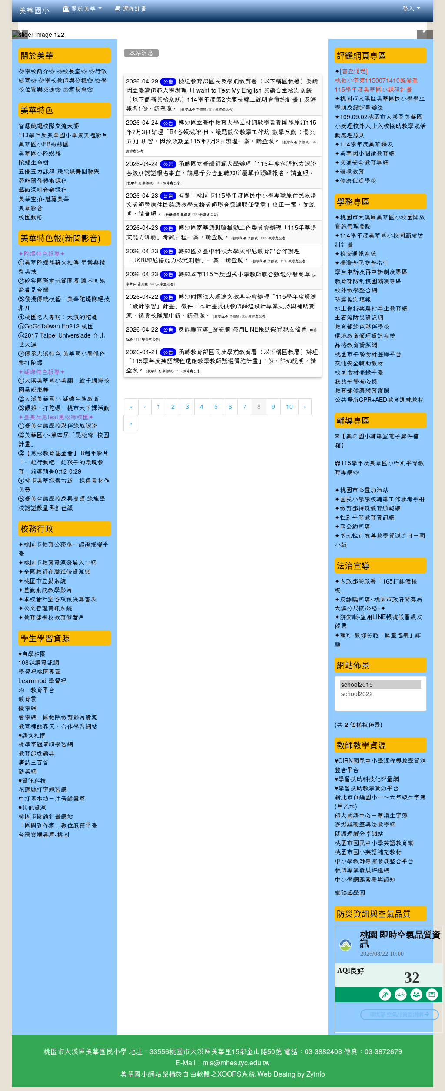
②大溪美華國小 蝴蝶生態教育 (58, 399)
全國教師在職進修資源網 (56, 572)
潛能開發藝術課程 (42, 181)
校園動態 (30, 217)
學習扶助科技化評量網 (368, 779)
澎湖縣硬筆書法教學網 (365, 825)
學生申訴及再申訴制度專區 (371, 272)
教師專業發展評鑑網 (362, 870)
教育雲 (27, 699)
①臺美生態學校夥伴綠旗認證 (57, 426)
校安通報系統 (358, 254)
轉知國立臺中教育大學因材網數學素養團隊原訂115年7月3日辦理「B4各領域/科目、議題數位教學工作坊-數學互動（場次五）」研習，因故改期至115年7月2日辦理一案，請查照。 (221, 131)
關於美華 (83, 9)
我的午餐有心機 (356, 381)
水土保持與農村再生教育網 (371, 308)
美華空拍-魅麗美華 (43, 199)
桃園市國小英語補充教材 (368, 852)
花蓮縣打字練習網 (42, 789)
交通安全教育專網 (364, 162)
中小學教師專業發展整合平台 (374, 861)
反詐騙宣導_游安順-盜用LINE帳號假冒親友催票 (242, 329)
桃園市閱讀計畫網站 (45, 816)
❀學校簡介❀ (36, 71)
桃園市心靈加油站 (364, 490)
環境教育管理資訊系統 (365, 336)
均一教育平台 (36, 690)
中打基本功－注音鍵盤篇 (51, 799)
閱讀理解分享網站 (359, 834)
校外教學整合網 (356, 290)
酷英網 (27, 772)
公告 (168, 81)
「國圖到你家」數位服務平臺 (57, 825)
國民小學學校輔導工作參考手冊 (382, 499)
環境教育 (352, 172)
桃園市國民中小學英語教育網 (374, 843)
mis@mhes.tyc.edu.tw (236, 1062)
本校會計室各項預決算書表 (59, 599)
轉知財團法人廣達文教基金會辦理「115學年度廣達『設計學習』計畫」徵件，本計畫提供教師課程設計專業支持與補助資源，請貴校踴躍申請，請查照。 (221, 306)
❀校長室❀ (71, 71)
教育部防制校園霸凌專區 (368, 281)
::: (125, 41)
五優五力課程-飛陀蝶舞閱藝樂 (59, 172)
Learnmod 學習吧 (42, 681)
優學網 (27, 708)
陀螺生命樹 (33, 162)
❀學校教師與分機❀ (65, 80)
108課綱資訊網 (38, 663)
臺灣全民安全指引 (364, 263)
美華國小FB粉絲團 (43, 144)
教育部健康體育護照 (362, 391)
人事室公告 (165, 284)
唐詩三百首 (33, 762)
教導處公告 (223, 109)
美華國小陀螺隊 (39, 153)
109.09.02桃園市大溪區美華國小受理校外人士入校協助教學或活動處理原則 (380, 126)
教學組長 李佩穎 (193, 109)
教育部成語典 (36, 753)
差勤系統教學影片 (47, 590)
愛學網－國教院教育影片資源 (57, 717)
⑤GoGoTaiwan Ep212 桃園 (55, 326)
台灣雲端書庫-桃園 (43, 835)
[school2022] (381, 693)
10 (289, 407)
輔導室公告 (150, 339)
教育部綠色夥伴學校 (362, 327)
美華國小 (34, 11)
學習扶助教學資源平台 (368, 788)
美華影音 (30, 208)
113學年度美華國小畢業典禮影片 (63, 135)
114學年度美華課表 (366, 144)
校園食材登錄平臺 (359, 372)
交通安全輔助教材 (359, 363)
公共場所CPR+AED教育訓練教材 (379, 400)
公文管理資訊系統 (47, 608)
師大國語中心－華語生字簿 (371, 815)
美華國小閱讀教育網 (367, 153)
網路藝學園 (350, 893)
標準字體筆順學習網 (45, 744)
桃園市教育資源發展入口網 (59, 563)
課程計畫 (133, 9)
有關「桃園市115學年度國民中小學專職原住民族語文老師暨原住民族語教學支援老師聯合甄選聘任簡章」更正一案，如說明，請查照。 (221, 204)
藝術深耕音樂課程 (42, 190)
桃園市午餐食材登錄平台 (368, 354)
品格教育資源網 (356, 345)
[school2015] (381, 684)
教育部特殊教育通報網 (370, 508)
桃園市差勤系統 (44, 581)
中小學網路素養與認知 (365, 879)
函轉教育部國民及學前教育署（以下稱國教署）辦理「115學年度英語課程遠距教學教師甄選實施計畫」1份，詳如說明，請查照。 (222, 361)
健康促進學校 (358, 181)
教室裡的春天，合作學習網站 (57, 726)
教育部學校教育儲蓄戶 (53, 617)
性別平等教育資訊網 (367, 517)
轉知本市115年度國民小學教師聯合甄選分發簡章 (244, 274)
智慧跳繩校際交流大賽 (48, 126)
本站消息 (141, 53)
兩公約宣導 (355, 527)
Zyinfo (315, 1074)
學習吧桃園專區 (39, 672)
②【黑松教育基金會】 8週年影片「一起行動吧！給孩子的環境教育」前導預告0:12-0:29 (63, 462)
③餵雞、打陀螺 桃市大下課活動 (64, 408)
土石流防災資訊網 (359, 318)
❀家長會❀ (78, 89)
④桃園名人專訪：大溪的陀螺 (57, 317)
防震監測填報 (353, 299)
